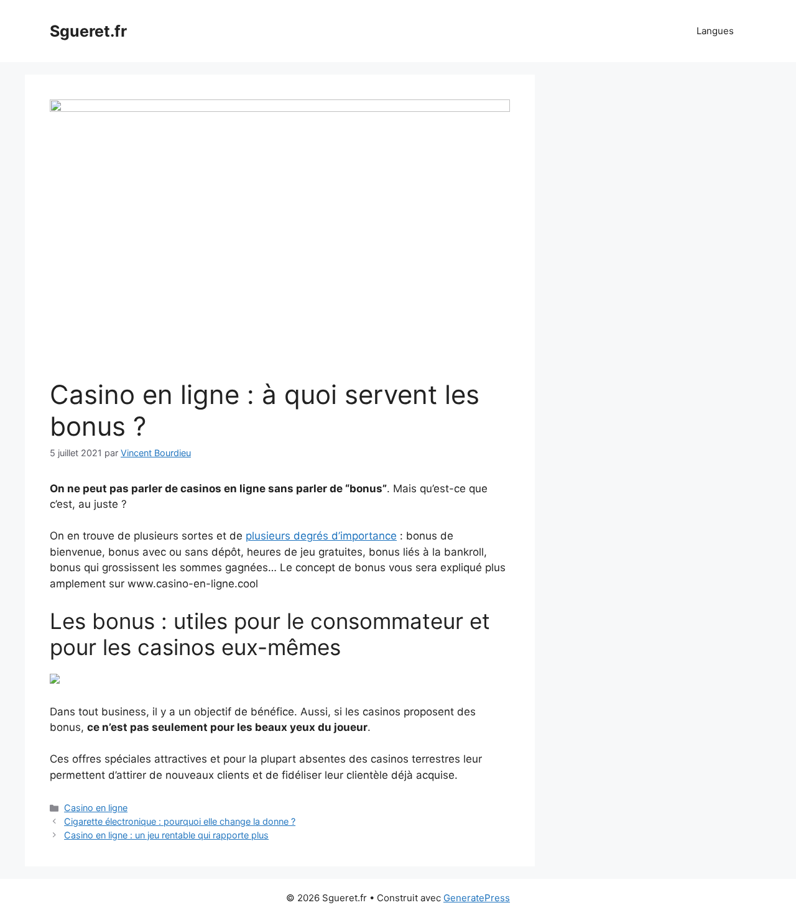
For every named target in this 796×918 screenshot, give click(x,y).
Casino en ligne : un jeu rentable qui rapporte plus (166, 835)
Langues (715, 31)
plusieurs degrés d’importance (321, 536)
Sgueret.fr (88, 31)
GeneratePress (476, 898)
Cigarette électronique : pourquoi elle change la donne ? (179, 821)
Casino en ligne (95, 807)
